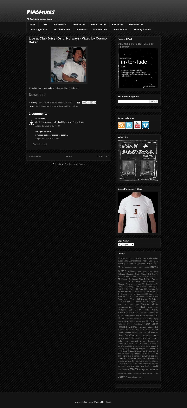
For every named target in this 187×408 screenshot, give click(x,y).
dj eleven (151, 349)
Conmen (129, 274)
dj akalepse (152, 343)
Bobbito (128, 267)
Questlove (138, 324)
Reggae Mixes (146, 327)
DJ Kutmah (150, 294)
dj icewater (132, 351)
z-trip (141, 377)
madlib (155, 366)
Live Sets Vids (100, 29)
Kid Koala (149, 316)
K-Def (120, 316)
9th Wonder (141, 258)
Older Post (103, 156)
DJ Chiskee (148, 282)
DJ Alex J (140, 277)
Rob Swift (130, 330)
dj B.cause (142, 344)
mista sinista (123, 369)
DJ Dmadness (148, 284)
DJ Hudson (137, 292)
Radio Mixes (151, 324)
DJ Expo (139, 289)
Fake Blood (139, 307)
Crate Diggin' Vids (38, 29)
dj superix (147, 361)
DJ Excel (130, 289)
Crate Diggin (140, 274)
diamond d (153, 341)
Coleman (121, 274)
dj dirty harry (128, 349)
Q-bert (129, 324)
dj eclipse (140, 349)
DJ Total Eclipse (149, 302)
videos (122, 377)
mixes (75, 106)
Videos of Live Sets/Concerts (138, 334)
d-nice (142, 341)
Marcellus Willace (132, 319)
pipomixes (127, 373)
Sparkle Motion (130, 332)
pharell (120, 373)
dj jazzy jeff (151, 351)
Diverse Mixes (136, 24)
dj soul (139, 361)
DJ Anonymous (149, 277)
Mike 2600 (128, 321)
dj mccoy (126, 353)
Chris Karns (153, 271)
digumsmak (123, 343)
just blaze (147, 364)
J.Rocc (143, 312)
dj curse (152, 346)
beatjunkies (124, 338)
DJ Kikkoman (138, 294)
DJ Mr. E (126, 299)
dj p (129, 356)
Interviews (82, 29)
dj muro (146, 353)
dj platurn (143, 356)
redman (135, 373)
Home (32, 24)
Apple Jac (147, 261)
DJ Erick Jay (150, 287)
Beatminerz (140, 264)
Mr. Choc (150, 321)
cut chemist (131, 341)
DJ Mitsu (130, 297)
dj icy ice (141, 351)
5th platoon (130, 258)
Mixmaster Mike (139, 321)
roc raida (142, 373)
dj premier (153, 356)
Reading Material (142, 29)
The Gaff (143, 332)
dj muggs (135, 353)
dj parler (135, 356)
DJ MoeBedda (141, 297)
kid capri (121, 366)
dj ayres (144, 346)
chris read (146, 338)
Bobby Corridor (138, 267)
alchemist (147, 335)
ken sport (154, 363)
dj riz (144, 358)
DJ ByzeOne (149, 279)
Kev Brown (141, 316)
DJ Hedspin (149, 289)
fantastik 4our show (126, 364)
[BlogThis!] (86, 102)
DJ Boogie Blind (136, 279)
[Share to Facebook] (91, 102)
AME (126, 261)
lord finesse (146, 366)
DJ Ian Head (148, 291)
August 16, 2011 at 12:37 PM (47, 126)
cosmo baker (52, 106)
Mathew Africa (146, 319)
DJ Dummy (129, 287)
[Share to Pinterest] (94, 102)
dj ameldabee (126, 346)
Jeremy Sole (153, 313)
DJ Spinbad (142, 299)
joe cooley (138, 363)
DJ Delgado (136, 284)
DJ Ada (133, 276)
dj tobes (155, 361)
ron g (148, 373)
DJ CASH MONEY (133, 282)
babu (156, 335)
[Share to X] (89, 102)
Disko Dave (134, 304)
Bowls (146, 267)
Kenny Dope (129, 315)
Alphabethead (135, 261)
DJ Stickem (136, 302)
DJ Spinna (153, 299)
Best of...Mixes (98, 24)
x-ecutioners (133, 377)
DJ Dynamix (139, 287)
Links (44, 24)
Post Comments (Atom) (75, 164)
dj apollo (136, 346)
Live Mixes (117, 24)
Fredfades (122, 310)
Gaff (131, 310)
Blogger (108, 402)
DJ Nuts (133, 299)
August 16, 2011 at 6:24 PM (47, 138)
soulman (154, 373)
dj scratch (151, 358)
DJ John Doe (127, 294)
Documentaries (125, 307)
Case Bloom (142, 271)
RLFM (38, 119)
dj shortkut (130, 361)
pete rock (154, 369)
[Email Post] (78, 102)
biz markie (136, 338)
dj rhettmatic (136, 358)
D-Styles (151, 274)
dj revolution (123, 358)
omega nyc (144, 369)
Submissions (59, 24)
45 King (121, 258)
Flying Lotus (152, 307)
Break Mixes (79, 24)
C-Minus (131, 271)
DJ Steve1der (124, 302)
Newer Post (35, 156)
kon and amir (133, 366)
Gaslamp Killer (142, 310)
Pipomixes (40, 12)
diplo (131, 344)
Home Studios (121, 29)
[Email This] (83, 102)
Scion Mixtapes (143, 330)
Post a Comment (39, 144)
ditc (135, 344)
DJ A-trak (125, 277)
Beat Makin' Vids (62, 29)
